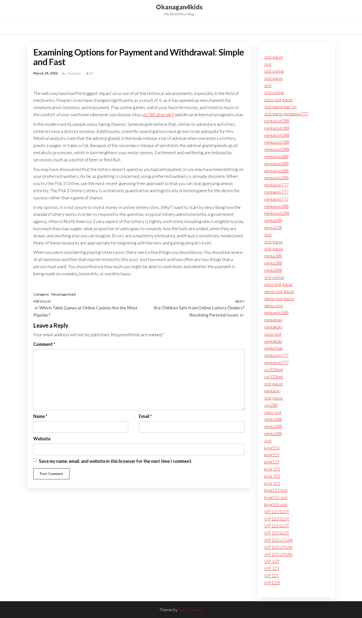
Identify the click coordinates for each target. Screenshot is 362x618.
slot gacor (273, 57)
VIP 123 (271, 561)
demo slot (273, 305)
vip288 (271, 405)
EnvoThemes (190, 609)
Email (145, 416)
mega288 (273, 256)
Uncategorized (63, 294)
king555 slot (276, 490)
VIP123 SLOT (276, 511)
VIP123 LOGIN (278, 540)
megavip (272, 390)
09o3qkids (74, 73)
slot (268, 64)
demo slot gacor (279, 291)
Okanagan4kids (179, 7)
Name (40, 416)
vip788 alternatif (158, 114)
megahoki (273, 319)
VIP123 (271, 575)
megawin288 (276, 156)
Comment (44, 344)
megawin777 (276, 184)
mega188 (273, 419)
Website (41, 438)
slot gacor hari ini (280, 106)
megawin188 (276, 312)
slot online (274, 71)
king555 (272, 447)
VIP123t (272, 582)
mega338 (273, 220)
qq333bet (273, 369)
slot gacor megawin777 (286, 113)
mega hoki (273, 348)
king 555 (272, 469)
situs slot (272, 334)
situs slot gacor (278, 99)
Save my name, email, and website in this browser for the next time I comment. (115, 461)
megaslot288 (276, 121)
